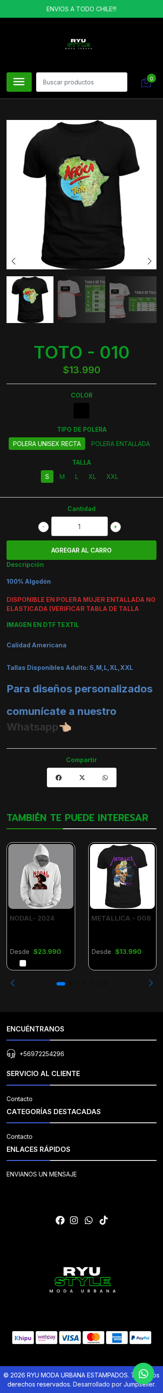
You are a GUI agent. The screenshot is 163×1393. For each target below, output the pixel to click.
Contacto (20, 1098)
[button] (12, 982)
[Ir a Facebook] (60, 1220)
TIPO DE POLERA (81, 429)
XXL (112, 476)
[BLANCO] (23, 963)
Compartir (81, 759)
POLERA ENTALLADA (120, 443)
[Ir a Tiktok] (103, 1220)
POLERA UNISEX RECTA (47, 443)
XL (92, 476)
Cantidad (81, 508)
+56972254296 (42, 1053)
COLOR (82, 395)
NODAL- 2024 (32, 918)
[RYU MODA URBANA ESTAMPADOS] (78, 43)
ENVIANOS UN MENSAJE (42, 1174)
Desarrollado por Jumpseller (113, 1384)
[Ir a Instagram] (74, 1220)
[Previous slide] (13, 261)
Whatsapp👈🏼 (39, 727)
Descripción (25, 564)
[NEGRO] (81, 410)
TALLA (81, 462)
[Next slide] (149, 261)
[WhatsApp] (88, 1220)
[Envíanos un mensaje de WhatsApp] (143, 1373)
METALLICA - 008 (121, 918)
